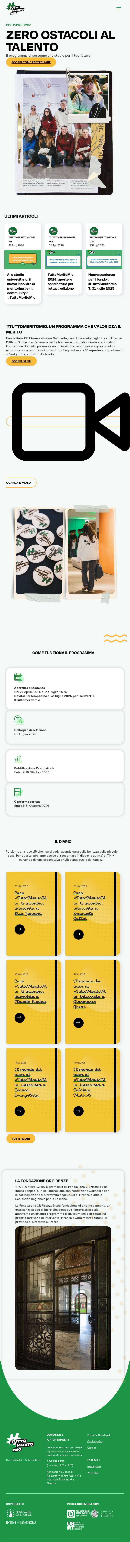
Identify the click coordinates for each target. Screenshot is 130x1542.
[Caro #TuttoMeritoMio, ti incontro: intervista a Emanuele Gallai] (78, 934)
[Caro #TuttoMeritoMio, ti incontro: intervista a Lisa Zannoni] (19, 929)
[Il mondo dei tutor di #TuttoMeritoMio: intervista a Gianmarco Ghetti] (78, 1023)
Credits (91, 1447)
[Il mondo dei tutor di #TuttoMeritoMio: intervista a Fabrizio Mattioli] (78, 1111)
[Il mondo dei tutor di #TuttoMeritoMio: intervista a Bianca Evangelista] (19, 1111)
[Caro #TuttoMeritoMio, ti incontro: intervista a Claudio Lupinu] (19, 1017)
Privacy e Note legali (99, 1434)
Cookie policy (95, 1441)
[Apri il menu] (118, 8)
